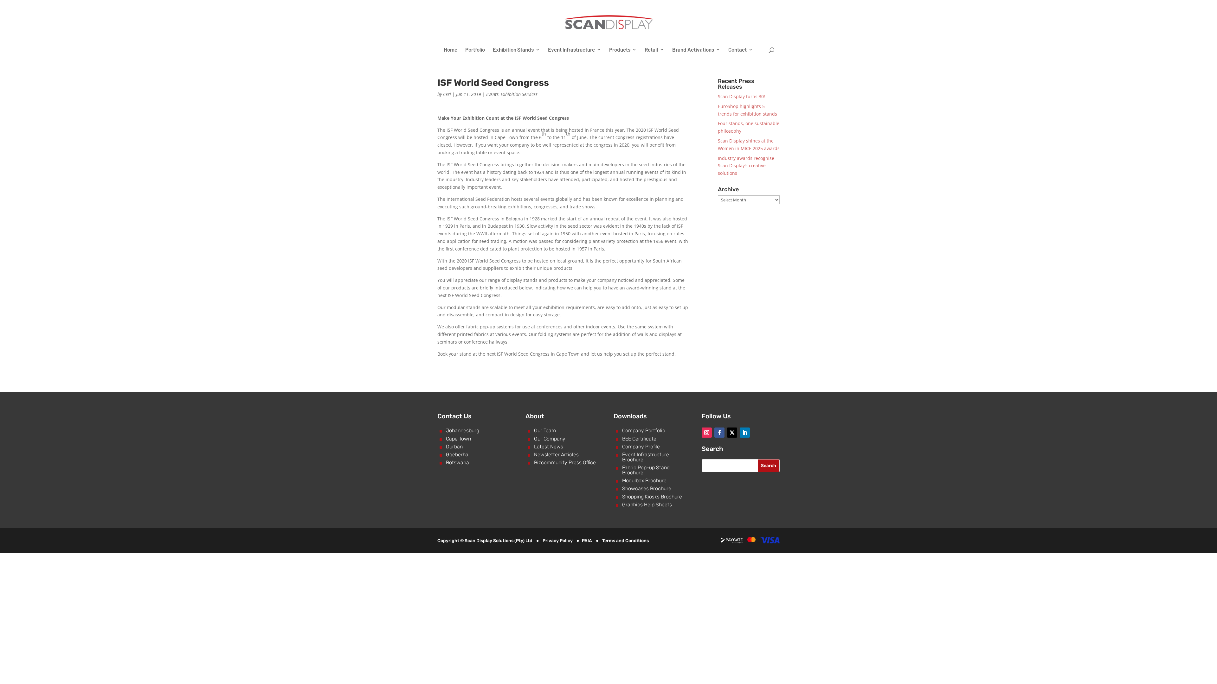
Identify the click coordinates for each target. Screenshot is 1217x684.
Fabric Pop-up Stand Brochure (646, 470)
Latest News (548, 447)
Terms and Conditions (625, 540)
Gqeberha (457, 455)
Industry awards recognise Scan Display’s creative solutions (746, 165)
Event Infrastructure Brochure (645, 457)
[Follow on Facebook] (719, 433)
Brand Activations (693, 50)
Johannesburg (462, 431)
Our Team (545, 431)
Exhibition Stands (513, 50)
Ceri (447, 94)
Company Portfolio (643, 431)
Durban (454, 447)
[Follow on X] (732, 433)
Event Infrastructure (571, 50)
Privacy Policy (558, 540)
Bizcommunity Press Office (565, 462)
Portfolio (475, 50)
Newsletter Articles (556, 455)
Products (619, 50)
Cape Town (458, 439)
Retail (651, 50)
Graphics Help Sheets (647, 505)
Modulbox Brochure (644, 481)
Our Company (549, 439)
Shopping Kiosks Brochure (652, 497)
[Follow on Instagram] (707, 433)
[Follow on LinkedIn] (745, 433)
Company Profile (641, 447)
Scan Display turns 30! (741, 96)
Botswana (457, 462)
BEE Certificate (639, 439)
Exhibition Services (519, 94)
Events (492, 94)
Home (450, 50)
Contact (737, 50)
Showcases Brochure (646, 488)
